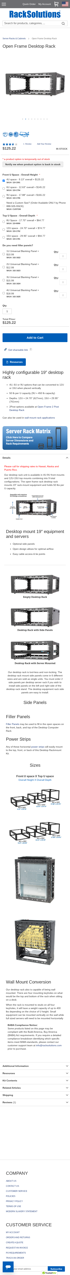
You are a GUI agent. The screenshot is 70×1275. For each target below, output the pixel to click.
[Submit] (63, 23)
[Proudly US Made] (24, 135)
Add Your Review (44, 144)
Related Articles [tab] (12, 1087)
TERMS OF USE (13, 1206)
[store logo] (35, 14)
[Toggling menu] (4, 4)
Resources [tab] (9, 1073)
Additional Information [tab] (16, 1066)
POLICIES (10, 1196)
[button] (22, 119)
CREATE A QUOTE (14, 1242)
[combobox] (35, 23)
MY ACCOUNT (13, 1232)
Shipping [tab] (8, 1095)
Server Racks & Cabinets (14, 38)
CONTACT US (12, 1186)
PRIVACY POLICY (14, 1201)
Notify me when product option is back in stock (32, 164)
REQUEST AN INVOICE (17, 1248)
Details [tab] (7, 457)
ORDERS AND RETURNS (18, 1237)
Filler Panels (12, 724)
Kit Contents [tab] (10, 1080)
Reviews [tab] (9, 1102)
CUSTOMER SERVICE (16, 1191)
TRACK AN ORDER (15, 1258)
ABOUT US (11, 1181)
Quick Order (29, 4)
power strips (37, 746)
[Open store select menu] (65, 5)
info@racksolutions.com (49, 1045)
